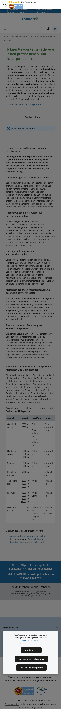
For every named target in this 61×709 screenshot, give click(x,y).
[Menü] (6, 29)
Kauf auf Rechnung (45, 10)
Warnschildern (35, 539)
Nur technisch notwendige (31, 659)
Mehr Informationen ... (30, 640)
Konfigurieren (31, 650)
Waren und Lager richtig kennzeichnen (28, 536)
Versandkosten (12, 704)
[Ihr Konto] (48, 29)
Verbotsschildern (39, 542)
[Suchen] (42, 29)
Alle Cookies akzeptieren (31, 667)
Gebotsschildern (18, 542)
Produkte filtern (32, 117)
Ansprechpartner (45, 12)
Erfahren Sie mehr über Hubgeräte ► (23, 104)
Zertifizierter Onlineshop (18, 10)
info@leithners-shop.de (28, 574)
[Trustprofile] (30, 691)
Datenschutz (25, 644)
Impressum (36, 644)
